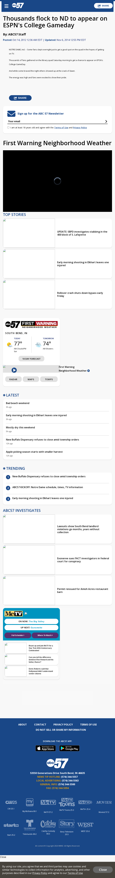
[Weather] (31, 327)
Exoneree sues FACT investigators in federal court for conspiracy (83, 560)
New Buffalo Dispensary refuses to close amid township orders (43, 439)
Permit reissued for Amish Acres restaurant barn (82, 590)
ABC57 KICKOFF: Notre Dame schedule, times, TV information (47, 487)
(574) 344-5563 (70, 780)
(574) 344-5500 (66, 784)
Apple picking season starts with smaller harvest (34, 451)
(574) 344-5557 (69, 776)
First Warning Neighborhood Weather (73, 368)
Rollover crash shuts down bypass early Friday (80, 294)
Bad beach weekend (17, 403)
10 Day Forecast (31, 358)
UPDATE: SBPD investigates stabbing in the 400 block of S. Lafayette (82, 233)
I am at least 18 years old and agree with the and (48, 127)
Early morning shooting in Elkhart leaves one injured (83, 264)
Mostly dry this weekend (20, 427)
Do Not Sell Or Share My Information (61, 729)
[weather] (9, 345)
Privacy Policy (80, 127)
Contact (40, 724)
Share (105, 6)
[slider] (17, 201)
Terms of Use (61, 127)
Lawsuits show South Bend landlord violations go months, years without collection (78, 529)
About (22, 724)
